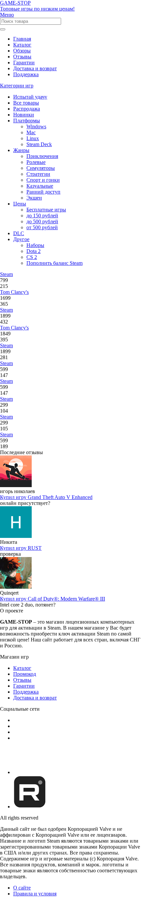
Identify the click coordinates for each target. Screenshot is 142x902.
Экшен (34, 198)
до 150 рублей (42, 215)
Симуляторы (40, 168)
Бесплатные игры (46, 209)
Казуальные (39, 186)
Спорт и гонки (43, 180)
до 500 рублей (42, 221)
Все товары (26, 103)
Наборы (35, 245)
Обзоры (22, 50)
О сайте (22, 887)
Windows (36, 126)
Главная (22, 39)
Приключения (42, 156)
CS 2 (31, 257)
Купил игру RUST (21, 548)
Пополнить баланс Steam (54, 263)
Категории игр (16, 85)
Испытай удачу (30, 97)
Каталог (22, 44)
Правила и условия (34, 893)
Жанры (21, 150)
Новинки (23, 114)
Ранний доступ (43, 192)
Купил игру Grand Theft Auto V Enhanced (46, 497)
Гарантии (24, 62)
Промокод (24, 674)
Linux (32, 138)
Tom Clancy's (14, 292)
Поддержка (26, 74)
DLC (18, 233)
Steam (6, 274)
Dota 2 (33, 251)
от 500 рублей (42, 227)
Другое (21, 239)
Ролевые (36, 162)
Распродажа (26, 108)
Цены (19, 203)
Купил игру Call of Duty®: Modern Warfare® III (52, 599)
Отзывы (22, 56)
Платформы (26, 120)
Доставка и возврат (35, 68)
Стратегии (38, 174)
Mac (31, 132)
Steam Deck (39, 144)
